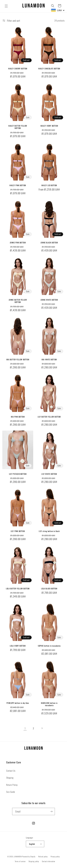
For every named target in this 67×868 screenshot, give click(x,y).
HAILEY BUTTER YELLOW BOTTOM (17, 126)
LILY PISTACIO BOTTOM (18, 474)
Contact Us (10, 770)
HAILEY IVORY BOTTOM (49, 125)
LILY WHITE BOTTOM (49, 474)
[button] (6, 6)
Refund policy (43, 856)
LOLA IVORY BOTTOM (18, 645)
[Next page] (41, 728)
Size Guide (10, 791)
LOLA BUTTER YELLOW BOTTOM (18, 588)
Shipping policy (34, 861)
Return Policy (12, 784)
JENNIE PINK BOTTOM (18, 242)
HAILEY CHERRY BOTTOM (17, 68)
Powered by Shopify (28, 856)
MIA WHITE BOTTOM (49, 359)
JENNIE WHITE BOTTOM (49, 300)
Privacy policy (55, 856)
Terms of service (20, 861)
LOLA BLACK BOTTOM (49, 588)
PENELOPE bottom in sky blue (18, 703)
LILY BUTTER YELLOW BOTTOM (49, 416)
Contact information (48, 861)
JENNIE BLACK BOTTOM (49, 242)
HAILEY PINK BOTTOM (18, 185)
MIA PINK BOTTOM (18, 416)
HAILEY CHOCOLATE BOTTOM (49, 68)
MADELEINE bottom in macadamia (49, 704)
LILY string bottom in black (49, 531)
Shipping (10, 777)
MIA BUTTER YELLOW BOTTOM (17, 359)
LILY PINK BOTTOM (18, 531)
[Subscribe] (51, 811)
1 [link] (25, 728)
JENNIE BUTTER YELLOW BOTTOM (18, 301)
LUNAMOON (18, 856)
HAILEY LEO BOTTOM (49, 185)
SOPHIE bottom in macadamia (49, 645)
